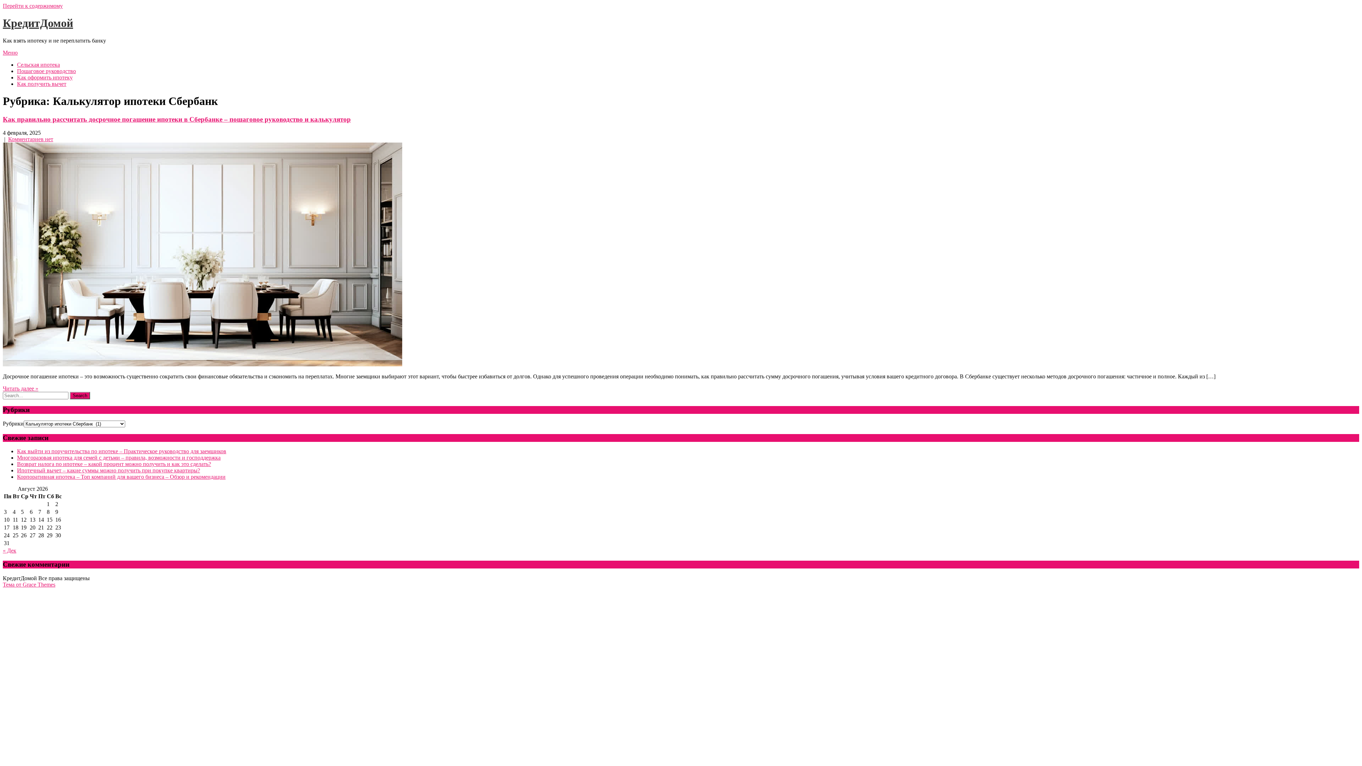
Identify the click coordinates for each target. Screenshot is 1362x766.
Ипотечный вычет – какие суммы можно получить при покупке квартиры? (108, 470)
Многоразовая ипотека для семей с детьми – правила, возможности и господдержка (119, 458)
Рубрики (13, 424)
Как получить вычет (41, 84)
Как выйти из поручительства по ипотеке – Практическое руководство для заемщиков (121, 451)
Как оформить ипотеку (45, 77)
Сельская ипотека (38, 65)
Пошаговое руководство (46, 71)
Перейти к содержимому (33, 6)
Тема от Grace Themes (29, 585)
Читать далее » (20, 388)
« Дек (9, 551)
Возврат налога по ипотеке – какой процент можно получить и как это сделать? (114, 464)
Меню (10, 53)
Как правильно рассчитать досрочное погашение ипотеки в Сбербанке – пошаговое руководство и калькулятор (177, 119)
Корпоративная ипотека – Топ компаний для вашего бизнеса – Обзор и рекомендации (121, 477)
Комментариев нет (30, 139)
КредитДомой (38, 23)
